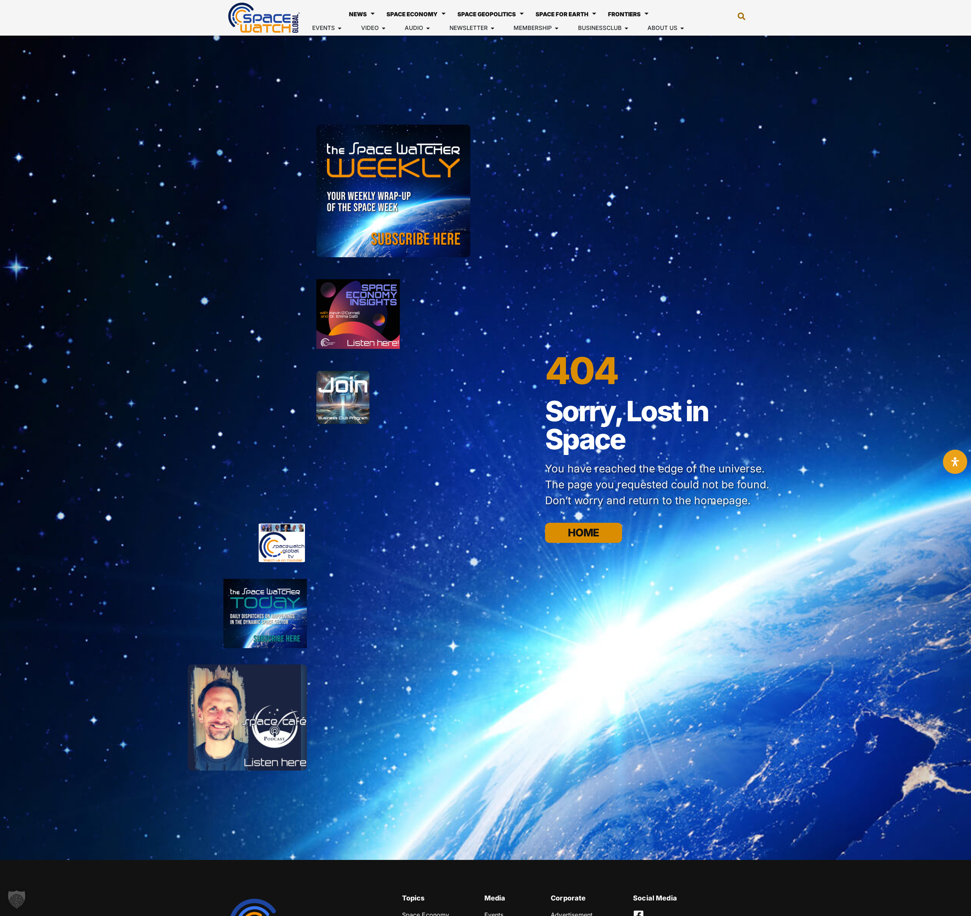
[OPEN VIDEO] (384, 28)
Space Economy (412, 14)
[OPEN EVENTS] (340, 28)
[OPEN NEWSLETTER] (492, 28)
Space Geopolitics (486, 14)
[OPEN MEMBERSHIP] (556, 28)
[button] (737, 17)
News (358, 14)
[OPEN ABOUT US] (682, 28)
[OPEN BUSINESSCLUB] (626, 28)
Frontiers (624, 14)
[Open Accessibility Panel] (955, 462)
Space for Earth (562, 14)
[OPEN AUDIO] (428, 28)
